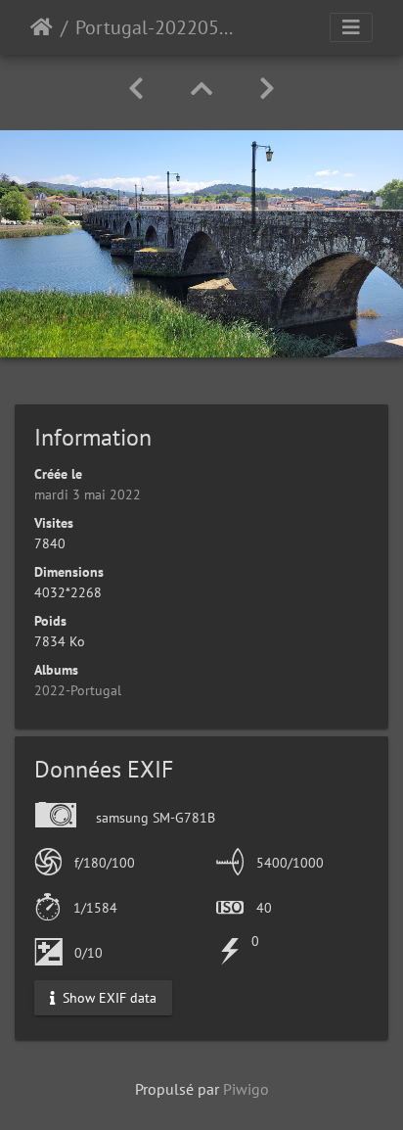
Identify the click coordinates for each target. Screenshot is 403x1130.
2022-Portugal (77, 690)
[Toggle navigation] (351, 27)
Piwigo (246, 1089)
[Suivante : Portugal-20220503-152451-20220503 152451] (267, 88)
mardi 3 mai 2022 (87, 494)
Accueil (41, 27)
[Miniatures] (201, 88)
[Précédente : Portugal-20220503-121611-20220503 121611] (136, 88)
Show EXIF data (108, 997)
